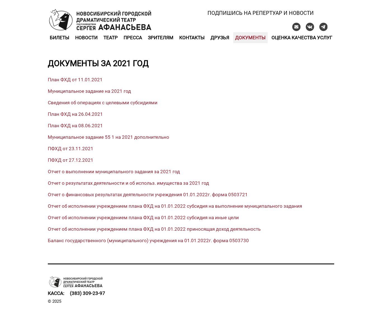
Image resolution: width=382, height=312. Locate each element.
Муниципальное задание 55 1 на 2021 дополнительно (108, 137)
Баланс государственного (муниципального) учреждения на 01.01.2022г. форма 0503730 (148, 240)
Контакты (192, 37)
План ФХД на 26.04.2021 (75, 114)
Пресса (133, 37)
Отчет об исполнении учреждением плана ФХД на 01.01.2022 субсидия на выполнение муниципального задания (175, 206)
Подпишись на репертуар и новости (260, 13)
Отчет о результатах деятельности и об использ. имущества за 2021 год (128, 183)
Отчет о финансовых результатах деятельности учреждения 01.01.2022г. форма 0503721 (148, 194)
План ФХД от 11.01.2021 (75, 79)
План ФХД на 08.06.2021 (75, 125)
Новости (86, 37)
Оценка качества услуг (302, 37)
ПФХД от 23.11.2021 (70, 148)
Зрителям (160, 37)
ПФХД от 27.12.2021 (70, 160)
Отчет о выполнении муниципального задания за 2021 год (114, 171)
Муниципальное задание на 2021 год (89, 91)
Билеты (59, 37)
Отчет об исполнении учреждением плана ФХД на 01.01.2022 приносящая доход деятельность (154, 229)
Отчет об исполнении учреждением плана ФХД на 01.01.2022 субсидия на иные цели (143, 217)
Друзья (220, 37)
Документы (250, 37)
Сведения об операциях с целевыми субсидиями (102, 102)
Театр (110, 37)
